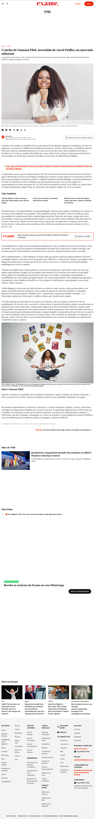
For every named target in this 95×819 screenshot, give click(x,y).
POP (16, 760)
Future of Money (18, 751)
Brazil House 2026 (46, 739)
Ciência (17, 756)
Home (3, 46)
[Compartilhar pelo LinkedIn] (10, 130)
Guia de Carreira (30, 751)
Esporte (17, 737)
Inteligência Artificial (5, 770)
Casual (17, 729)
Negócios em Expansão (46, 805)
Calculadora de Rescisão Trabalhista (32, 765)
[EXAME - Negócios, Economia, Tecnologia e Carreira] (47, 3)
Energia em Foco (48, 757)
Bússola (44, 748)
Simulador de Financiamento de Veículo (32, 781)
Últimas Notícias (4, 735)
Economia (4, 755)
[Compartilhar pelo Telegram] (14, 130)
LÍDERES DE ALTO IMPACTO (5, 742)
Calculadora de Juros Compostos (32, 773)
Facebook (77, 740)
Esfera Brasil (84, 701)
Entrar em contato (80, 749)
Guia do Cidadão (30, 733)
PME (47, 12)
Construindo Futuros (46, 753)
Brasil (3, 748)
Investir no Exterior (45, 762)
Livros (25, 424)
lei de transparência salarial (68, 816)
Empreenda (64, 766)
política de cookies (34, 816)
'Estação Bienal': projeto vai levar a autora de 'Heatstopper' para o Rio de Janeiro (15, 200)
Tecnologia (19, 746)
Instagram (77, 737)
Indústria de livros (48, 424)
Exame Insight (3, 764)
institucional (11, 816)
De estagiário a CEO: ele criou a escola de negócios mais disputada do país (35, 514)
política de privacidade (49, 816)
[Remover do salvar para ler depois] (25, 130)
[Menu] (2, 3)
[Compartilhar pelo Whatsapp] (2, 130)
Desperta (63, 748)
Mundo (17, 726)
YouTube (77, 729)
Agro (62, 762)
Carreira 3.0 (64, 744)
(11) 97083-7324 (83, 783)
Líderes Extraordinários (47, 768)
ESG (2, 759)
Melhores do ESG (46, 799)
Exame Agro (17, 742)
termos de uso (22, 816)
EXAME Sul (46, 744)
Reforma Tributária (45, 733)
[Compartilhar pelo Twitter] (17, 130)
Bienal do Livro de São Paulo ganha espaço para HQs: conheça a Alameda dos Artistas (77, 200)
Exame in (63, 740)
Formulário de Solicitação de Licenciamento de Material (83, 772)
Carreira (4, 751)
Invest (3, 774)
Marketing (18, 733)
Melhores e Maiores (46, 793)
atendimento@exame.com (83, 760)
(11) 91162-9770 (83, 751)
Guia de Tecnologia (31, 739)
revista (63, 732)
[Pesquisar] (7, 3)
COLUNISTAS (5, 782)
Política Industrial (45, 780)
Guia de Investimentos (32, 745)
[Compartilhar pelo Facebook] (6, 130)
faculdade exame (64, 727)
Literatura (34, 424)
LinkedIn (77, 733)
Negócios (4, 778)
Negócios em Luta (46, 774)
